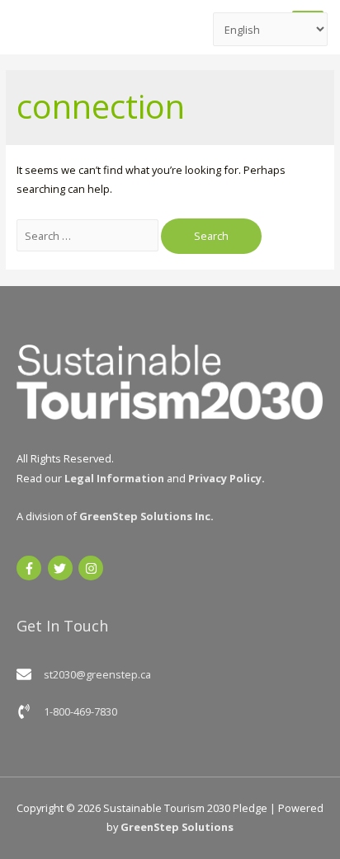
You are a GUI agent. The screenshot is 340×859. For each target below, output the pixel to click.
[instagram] (92, 568)
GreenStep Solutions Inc (144, 516)
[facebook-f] (31, 568)
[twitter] (62, 568)
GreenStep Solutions (177, 826)
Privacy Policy (225, 478)
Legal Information (114, 478)
